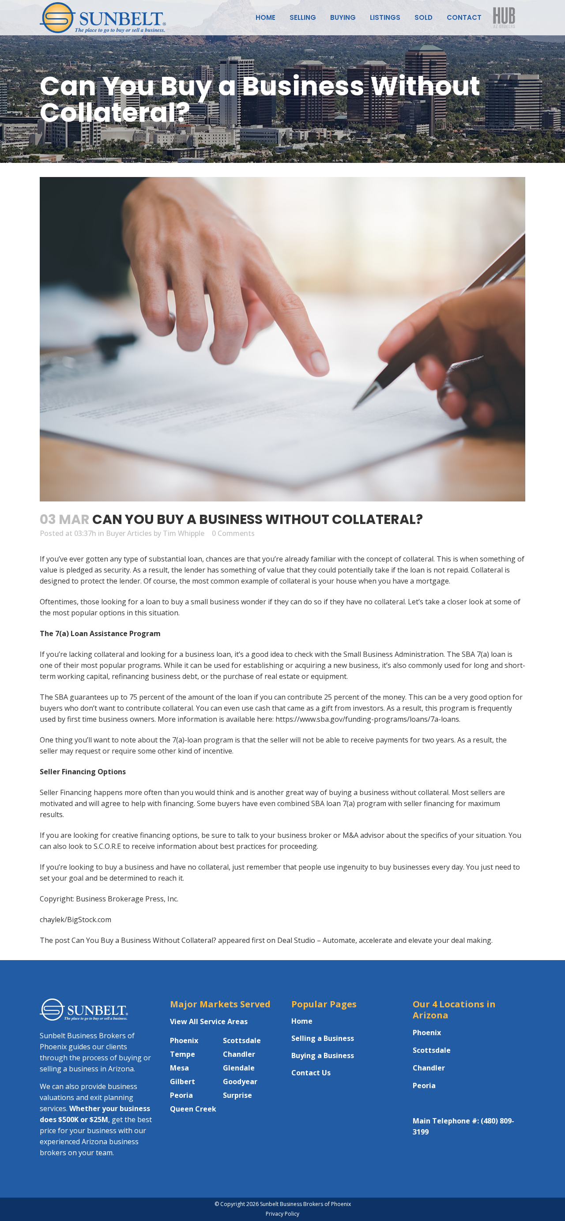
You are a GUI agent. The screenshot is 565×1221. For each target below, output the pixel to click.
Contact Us (311, 1073)
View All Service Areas (209, 1021)
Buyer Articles (129, 533)
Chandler (239, 1054)
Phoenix (184, 1040)
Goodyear (240, 1081)
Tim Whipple (183, 533)
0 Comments (233, 533)
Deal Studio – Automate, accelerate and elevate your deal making (384, 940)
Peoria (181, 1095)
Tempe (182, 1054)
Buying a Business (322, 1055)
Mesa (179, 1068)
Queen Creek (193, 1109)
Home (302, 1021)
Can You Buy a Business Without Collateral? (144, 940)
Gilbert (182, 1081)
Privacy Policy (282, 1213)
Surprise (237, 1095)
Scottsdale (242, 1040)
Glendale (239, 1068)
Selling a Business (322, 1038)
